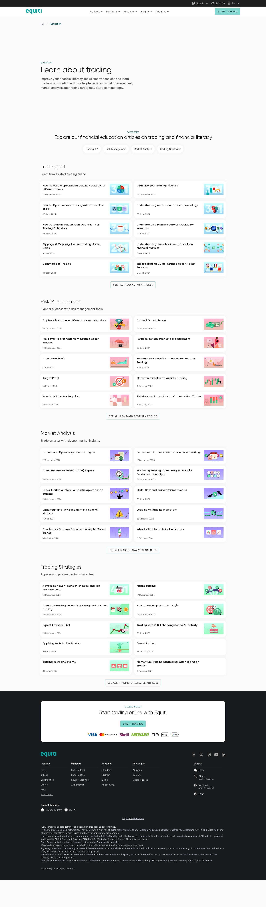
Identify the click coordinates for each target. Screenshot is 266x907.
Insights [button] (145, 11)
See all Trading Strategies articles (133, 682)
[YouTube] (216, 754)
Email (201, 770)
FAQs (201, 794)
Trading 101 (91, 149)
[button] (234, 3)
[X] (201, 754)
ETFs (43, 789)
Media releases (140, 779)
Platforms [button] (111, 11)
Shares (44, 784)
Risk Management (116, 149)
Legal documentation (133, 818)
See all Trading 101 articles (133, 284)
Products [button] (94, 11)
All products (47, 794)
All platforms (77, 784)
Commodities (47, 779)
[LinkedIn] (223, 754)
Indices (44, 775)
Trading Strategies (170, 149)
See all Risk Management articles (133, 416)
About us (137, 770)
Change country (54, 810)
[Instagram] (209, 754)
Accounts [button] (128, 11)
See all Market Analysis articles (133, 550)
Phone (202, 776)
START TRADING (228, 11)
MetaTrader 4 (78, 770)
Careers (137, 775)
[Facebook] (194, 754)
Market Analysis (143, 149)
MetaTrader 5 (78, 775)
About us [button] (161, 11)
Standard (106, 770)
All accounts (108, 784)
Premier (106, 775)
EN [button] (70, 810)
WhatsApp (204, 785)
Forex (43, 770)
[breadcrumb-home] (42, 23)
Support (220, 3)
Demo (105, 779)
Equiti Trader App (80, 779)
